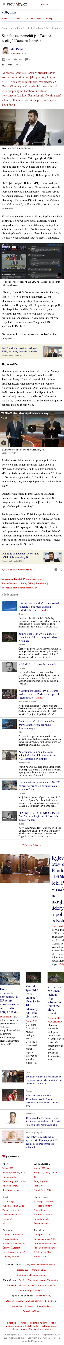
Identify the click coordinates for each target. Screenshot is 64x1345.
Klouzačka (24, 1285)
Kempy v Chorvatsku (12, 1234)
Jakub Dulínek (17, 48)
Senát (17, 19)
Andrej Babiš (27, 583)
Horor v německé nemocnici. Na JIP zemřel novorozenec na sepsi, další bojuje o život (39, 785)
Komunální (6, 19)
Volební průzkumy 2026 (14, 1172)
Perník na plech (41, 1223)
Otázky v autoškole (43, 1252)
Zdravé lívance (41, 1210)
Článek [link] (4, 417)
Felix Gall (38, 1185)
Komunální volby (10, 1190)
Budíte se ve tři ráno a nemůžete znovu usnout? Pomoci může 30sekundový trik (36, 724)
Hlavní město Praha (27, 702)
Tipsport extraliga (10, 1210)
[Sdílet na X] (60, 569)
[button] (32, 127)
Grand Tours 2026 (43, 1190)
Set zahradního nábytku (43, 1285)
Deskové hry (16, 1306)
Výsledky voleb (9, 1177)
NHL (4, 1223)
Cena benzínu (39, 1270)
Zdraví (21, 732)
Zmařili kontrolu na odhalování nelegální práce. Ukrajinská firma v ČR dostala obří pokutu (37, 755)
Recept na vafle (41, 1219)
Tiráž (51, 1323)
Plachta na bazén (36, 1280)
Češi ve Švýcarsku (11, 1247)
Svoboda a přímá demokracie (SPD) (19, 587)
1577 (31, 59)
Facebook (41, 583)
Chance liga (8, 1201)
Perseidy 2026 (23, 1270)
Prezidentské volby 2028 (13, 355)
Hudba (21, 824)
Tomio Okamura (10, 583)
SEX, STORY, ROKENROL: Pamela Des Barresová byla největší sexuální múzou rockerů (39, 816)
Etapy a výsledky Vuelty (45, 1172)
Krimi (20, 614)
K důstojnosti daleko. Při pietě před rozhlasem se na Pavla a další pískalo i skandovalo (39, 694)
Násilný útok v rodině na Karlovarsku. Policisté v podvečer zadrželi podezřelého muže (40, 606)
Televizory (29, 1306)
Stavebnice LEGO (14, 1301)
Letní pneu (50, 1301)
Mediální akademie (15, 1326)
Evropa (21, 645)
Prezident (29, 19)
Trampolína (52, 1280)
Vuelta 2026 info (42, 1168)
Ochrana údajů (48, 1326)
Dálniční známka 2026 (45, 1239)
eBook (8, 59)
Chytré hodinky (44, 1306)
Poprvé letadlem (10, 1239)
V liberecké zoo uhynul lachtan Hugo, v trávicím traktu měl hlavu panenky (55, 1000)
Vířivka (38, 1290)
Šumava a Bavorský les (13, 1243)
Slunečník (11, 1285)
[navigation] (3, 4)
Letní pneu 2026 (42, 1234)
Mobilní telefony (43, 1295)
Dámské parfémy (34, 1301)
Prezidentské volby (32, 579)
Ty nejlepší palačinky (44, 1201)
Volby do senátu (10, 1185)
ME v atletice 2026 (11, 1214)
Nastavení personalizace (41, 1329)
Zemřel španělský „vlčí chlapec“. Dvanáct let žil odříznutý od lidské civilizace (37, 637)
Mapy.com (30, 1264)
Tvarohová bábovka (43, 1214)
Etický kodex (33, 1326)
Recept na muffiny (43, 1206)
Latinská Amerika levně (13, 1252)
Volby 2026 (9, 12)
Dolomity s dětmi (10, 1256)
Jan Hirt (37, 1177)
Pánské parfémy (31, 1311)
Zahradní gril (26, 1290)
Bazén (22, 1280)
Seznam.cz (45, 4)
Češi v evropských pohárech (31, 1275)
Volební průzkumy (44, 19)
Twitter (23, 1323)
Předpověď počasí (46, 1264)
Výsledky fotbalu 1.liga (13, 1206)
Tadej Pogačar (41, 1181)
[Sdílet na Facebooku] (55, 569)
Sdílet (20, 59)
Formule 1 (7, 1219)
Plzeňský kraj (24, 763)
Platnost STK (40, 1256)
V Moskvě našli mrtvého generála (37, 664)
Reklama (33, 1323)
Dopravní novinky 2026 (45, 1243)
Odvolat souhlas (19, 1329)
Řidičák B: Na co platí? (45, 1247)
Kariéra (43, 1323)
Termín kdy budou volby (14, 1181)
